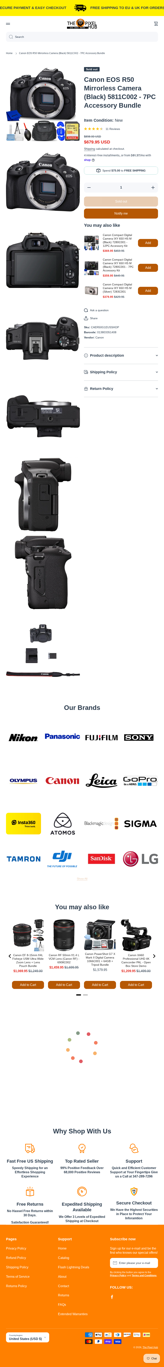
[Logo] (82, 24)
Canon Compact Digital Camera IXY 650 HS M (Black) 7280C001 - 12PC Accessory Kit (117, 240)
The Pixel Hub (150, 1347)
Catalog (63, 1258)
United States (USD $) (25, 1339)
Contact (63, 1286)
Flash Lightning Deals (73, 1267)
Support (134, 1161)
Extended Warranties (73, 1314)
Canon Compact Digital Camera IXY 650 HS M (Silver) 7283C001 (117, 288)
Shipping (89, 148)
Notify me (121, 213)
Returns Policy (16, 1286)
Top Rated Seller (82, 1161)
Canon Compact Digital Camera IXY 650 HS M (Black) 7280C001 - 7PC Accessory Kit (118, 265)
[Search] (9, 37)
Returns (63, 1295)
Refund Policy (16, 1258)
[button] (156, 24)
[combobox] (82, 37)
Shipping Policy (17, 1267)
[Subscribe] (153, 1263)
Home (9, 53)
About (62, 1276)
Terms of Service (18, 1276)
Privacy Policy (16, 1248)
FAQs (62, 1304)
